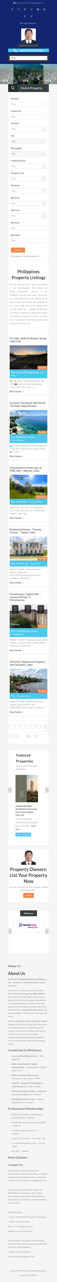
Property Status (18, 161)
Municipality (16, 148)
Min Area (15, 223)
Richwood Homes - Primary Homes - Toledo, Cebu (25, 531)
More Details (16, 391)
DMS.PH (33, 1275)
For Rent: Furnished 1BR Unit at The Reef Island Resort (27, 404)
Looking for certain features (26, 256)
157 (36, 736)
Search (18, 250)
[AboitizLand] (28, 925)
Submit (29, 895)
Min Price (15, 198)
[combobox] (28, 128)
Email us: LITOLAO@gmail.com (29, 3)
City (12, 136)
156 (28, 736)
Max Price (15, 210)
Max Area (15, 235)
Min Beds (15, 185)
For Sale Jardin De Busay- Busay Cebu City (28, 340)
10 (16, 736)
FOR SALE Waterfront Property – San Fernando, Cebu (28, 663)
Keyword (15, 98)
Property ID (16, 111)
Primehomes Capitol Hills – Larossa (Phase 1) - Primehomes (25, 597)
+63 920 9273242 (31, 50)
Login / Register (29, 23)
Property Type (17, 173)
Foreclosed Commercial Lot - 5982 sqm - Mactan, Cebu (26, 469)
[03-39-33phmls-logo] (28, 36)
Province (15, 123)
